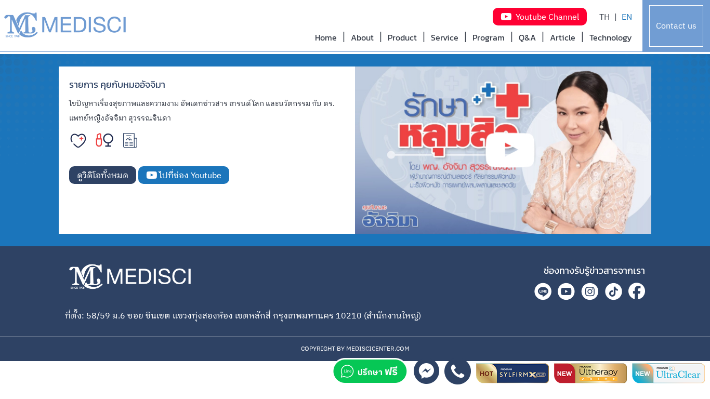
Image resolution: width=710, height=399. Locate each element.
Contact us (676, 26)
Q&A (527, 37)
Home (326, 37)
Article (562, 37)
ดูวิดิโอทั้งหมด (102, 176)
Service (444, 37)
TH (604, 17)
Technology (610, 37)
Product (402, 37)
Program (488, 37)
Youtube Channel (545, 17)
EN (627, 17)
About (362, 37)
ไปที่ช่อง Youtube (189, 176)
